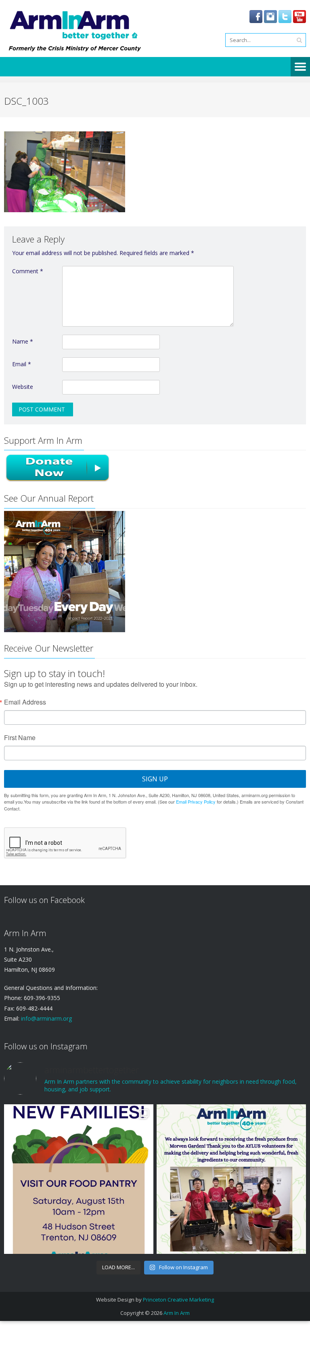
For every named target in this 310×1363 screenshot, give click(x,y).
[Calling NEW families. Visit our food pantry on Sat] (78, 1179)
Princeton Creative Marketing (178, 1299)
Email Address (25, 702)
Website (22, 386)
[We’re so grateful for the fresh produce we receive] (231, 1179)
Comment (27, 271)
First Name (20, 737)
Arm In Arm (176, 1313)
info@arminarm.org (45, 1018)
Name (22, 341)
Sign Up (155, 778)
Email (21, 364)
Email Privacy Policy (196, 801)
